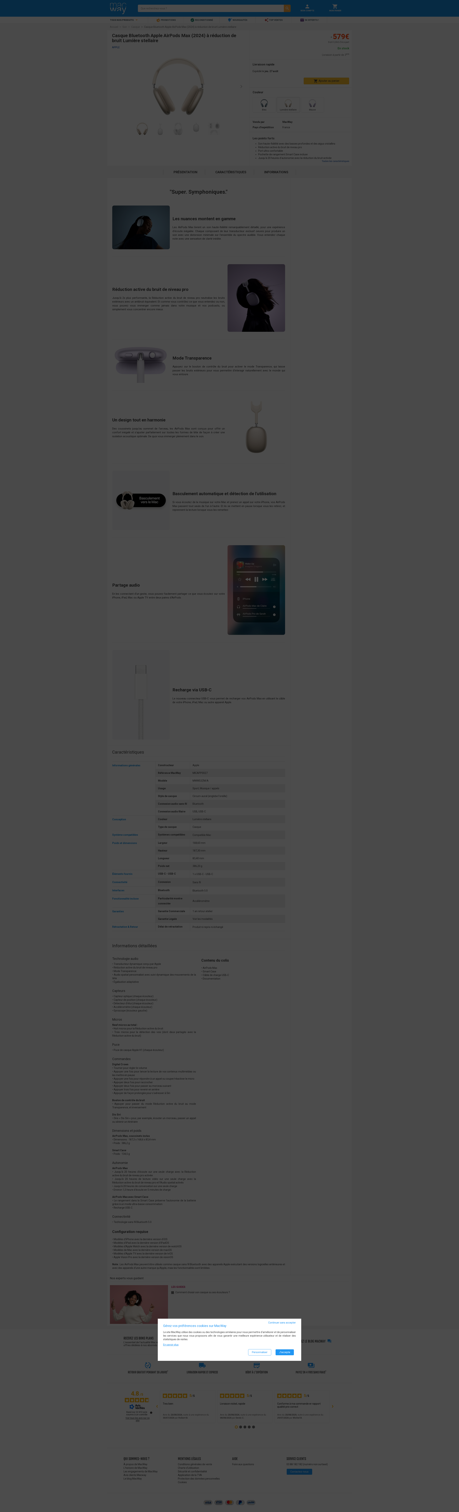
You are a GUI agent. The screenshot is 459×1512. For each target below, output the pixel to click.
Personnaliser (260, 1352)
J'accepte (284, 1352)
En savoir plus (171, 1344)
